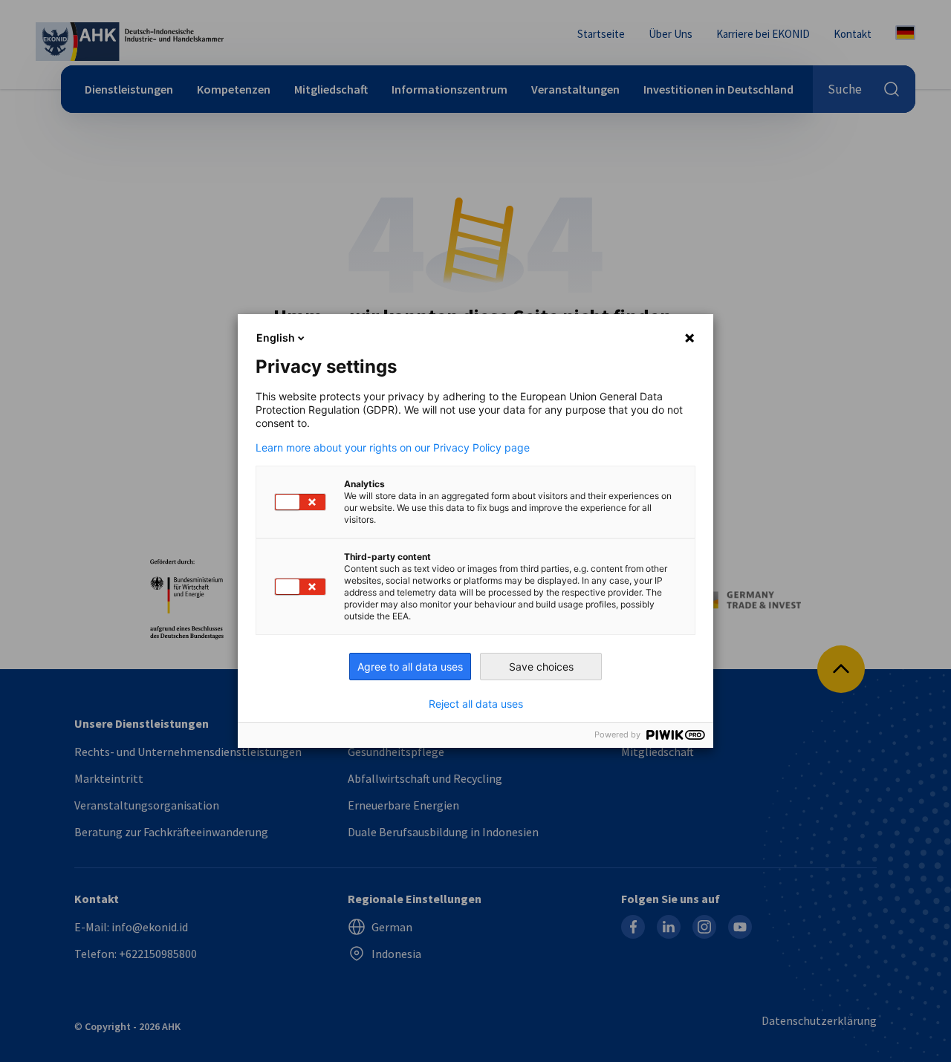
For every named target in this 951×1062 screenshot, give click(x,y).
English (275, 337)
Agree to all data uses (410, 666)
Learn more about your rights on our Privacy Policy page (393, 448)
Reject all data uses (476, 704)
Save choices (541, 666)
